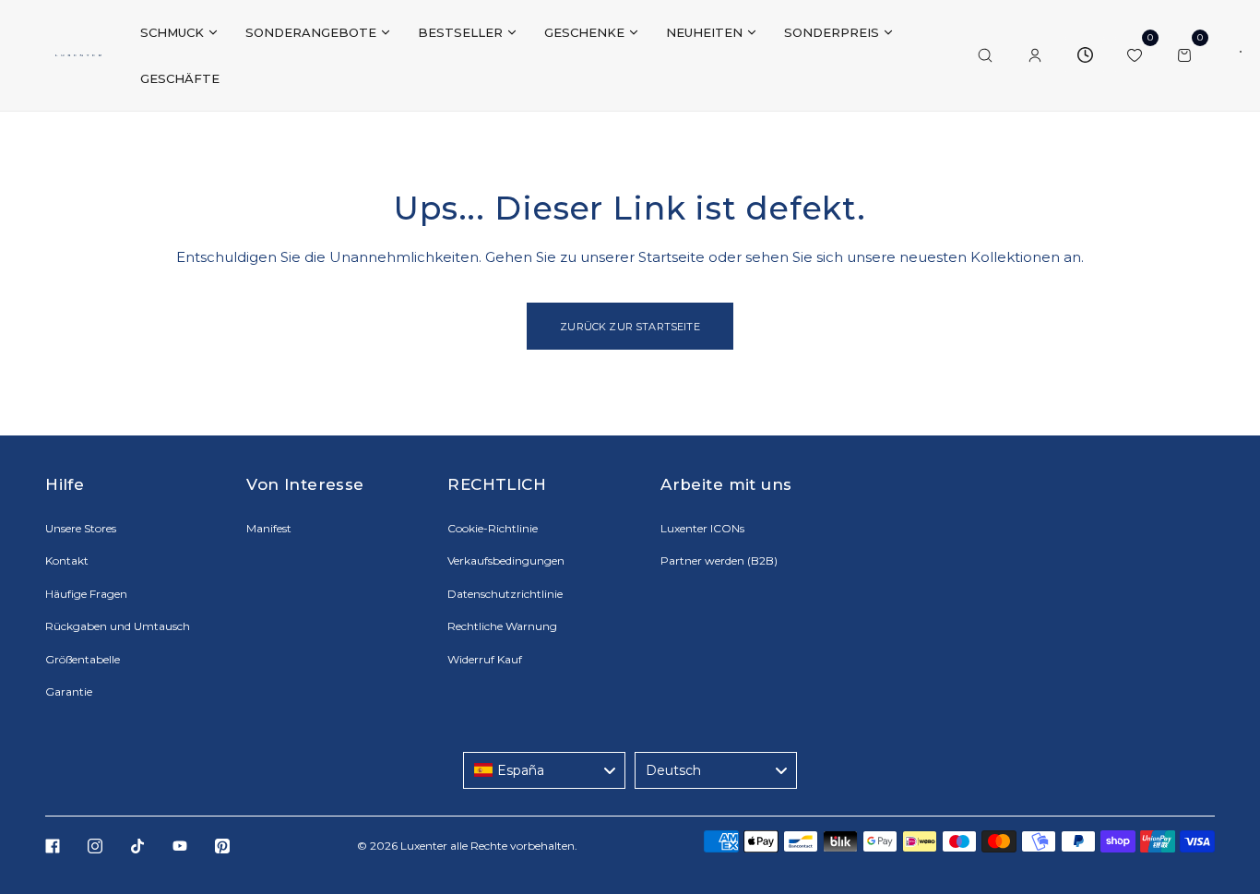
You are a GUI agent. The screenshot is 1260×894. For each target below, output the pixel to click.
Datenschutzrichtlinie (505, 594)
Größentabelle (82, 659)
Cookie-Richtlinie (492, 528)
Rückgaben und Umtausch (117, 626)
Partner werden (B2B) (719, 560)
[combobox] (544, 770)
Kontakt (67, 560)
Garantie (68, 691)
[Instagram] (95, 846)
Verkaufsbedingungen (506, 560)
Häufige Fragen (86, 594)
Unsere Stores (80, 528)
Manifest (268, 528)
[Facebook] (52, 846)
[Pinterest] (222, 846)
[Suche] (985, 55)
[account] (1035, 55)
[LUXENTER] (78, 55)
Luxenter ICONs (702, 528)
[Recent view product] (1084, 55)
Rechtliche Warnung (502, 626)
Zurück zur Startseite (629, 326)
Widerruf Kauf (484, 659)
